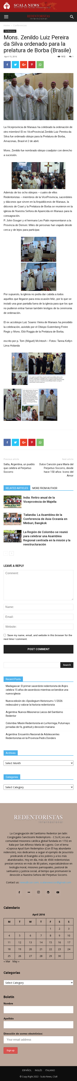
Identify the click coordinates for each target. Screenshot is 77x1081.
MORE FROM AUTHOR (44, 488)
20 (30, 949)
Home (7, 25)
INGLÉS (38, 1070)
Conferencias (20, 25)
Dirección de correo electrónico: (23, 1033)
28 (41, 956)
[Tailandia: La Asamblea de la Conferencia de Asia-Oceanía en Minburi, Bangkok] (12, 519)
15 (50, 942)
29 (50, 956)
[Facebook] (19, 892)
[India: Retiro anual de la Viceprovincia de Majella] (12, 502)
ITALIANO (50, 1070)
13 (30, 942)
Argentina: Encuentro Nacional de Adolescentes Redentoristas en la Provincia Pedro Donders (32, 736)
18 (9, 949)
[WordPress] (48, 892)
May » (15, 961)
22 (50, 949)
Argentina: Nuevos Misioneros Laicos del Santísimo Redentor (34, 714)
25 (9, 956)
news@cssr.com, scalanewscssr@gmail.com (45, 882)
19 (19, 949)
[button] (72, 17)
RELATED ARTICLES (17, 488)
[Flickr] (28, 892)
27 (30, 956)
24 (68, 949)
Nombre (8, 1003)
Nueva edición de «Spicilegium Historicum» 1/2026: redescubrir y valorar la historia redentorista (34, 702)
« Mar (7, 961)
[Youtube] (57, 892)
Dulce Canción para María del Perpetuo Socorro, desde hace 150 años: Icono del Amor (56, 470)
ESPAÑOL (27, 1070)
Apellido (9, 1018)
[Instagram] (38, 892)
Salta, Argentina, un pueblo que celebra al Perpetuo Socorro (19, 468)
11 (9, 942)
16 (59, 942)
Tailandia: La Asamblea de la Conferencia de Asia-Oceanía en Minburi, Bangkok (45, 519)
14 (41, 942)
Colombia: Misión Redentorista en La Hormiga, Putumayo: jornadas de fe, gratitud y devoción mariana (38, 725)
